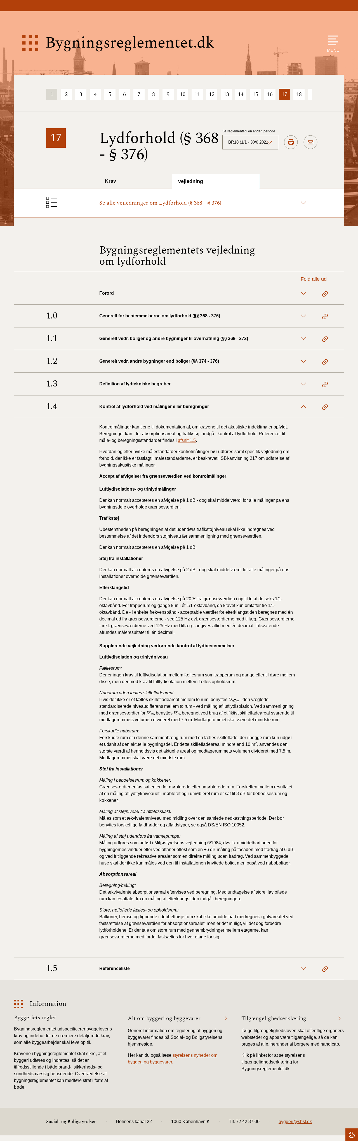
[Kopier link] (325, 295)
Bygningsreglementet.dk (129, 43)
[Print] (291, 142)
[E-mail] (310, 142)
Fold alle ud (314, 279)
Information (48, 1004)
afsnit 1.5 (187, 440)
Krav (110, 181)
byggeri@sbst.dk (295, 1121)
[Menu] (332, 40)
